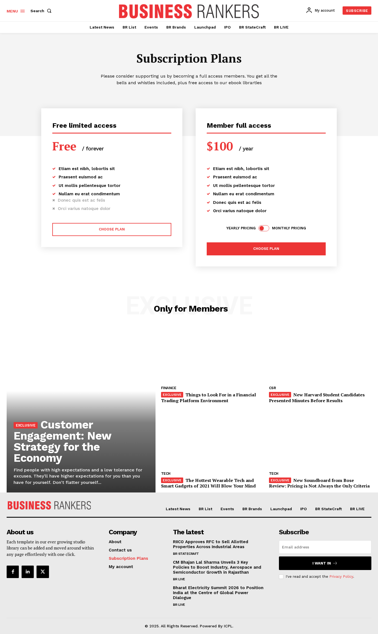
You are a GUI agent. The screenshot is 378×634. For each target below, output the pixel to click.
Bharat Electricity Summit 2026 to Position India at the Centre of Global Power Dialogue (218, 592)
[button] (42, 11)
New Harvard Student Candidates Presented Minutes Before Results (317, 398)
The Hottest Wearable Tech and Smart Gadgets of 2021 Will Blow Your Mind (208, 483)
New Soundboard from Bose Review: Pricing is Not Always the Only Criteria (319, 483)
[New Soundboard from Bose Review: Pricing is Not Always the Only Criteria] (320, 439)
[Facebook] (13, 572)
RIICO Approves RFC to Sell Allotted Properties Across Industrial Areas (210, 544)
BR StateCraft (186, 554)
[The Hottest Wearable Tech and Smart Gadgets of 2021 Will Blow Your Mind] (212, 439)
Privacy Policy (341, 576)
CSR (272, 388)
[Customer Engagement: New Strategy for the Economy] (81, 409)
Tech (165, 473)
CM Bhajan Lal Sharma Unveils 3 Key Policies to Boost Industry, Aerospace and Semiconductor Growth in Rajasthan (217, 567)
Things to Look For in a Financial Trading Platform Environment (208, 398)
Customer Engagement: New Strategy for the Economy (63, 441)
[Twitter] (43, 572)
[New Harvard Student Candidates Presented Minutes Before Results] (320, 354)
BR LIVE (179, 579)
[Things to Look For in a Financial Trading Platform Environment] (212, 354)
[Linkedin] (28, 572)
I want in (321, 563)
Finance (168, 388)
